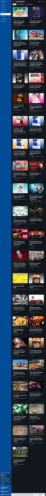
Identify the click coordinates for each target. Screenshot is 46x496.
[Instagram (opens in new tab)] (29, 1)
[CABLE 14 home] (5, 1)
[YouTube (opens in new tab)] (31, 1)
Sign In (39, 1)
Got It (40, 494)
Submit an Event (29, 4)
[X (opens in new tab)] (36, 1)
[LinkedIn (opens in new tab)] (27, 1)
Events (14, 4)
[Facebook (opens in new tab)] (34, 1)
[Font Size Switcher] (43, 1)
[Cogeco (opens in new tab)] (3, 494)
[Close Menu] (13, 1)
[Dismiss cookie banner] (43, 494)
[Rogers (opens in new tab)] (8, 494)
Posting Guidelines (21, 4)
